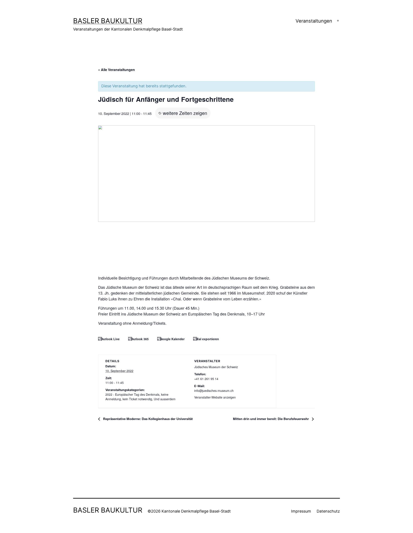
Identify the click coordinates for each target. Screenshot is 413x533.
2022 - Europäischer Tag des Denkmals (132, 394)
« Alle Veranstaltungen (116, 69)
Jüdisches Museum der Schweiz (216, 367)
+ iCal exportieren (206, 339)
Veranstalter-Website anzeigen (215, 397)
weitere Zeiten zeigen (185, 113)
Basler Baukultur (107, 21)
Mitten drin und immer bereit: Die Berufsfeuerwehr (271, 418)
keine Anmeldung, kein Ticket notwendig (136, 396)
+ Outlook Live (109, 339)
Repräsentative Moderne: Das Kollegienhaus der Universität (147, 418)
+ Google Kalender (171, 339)
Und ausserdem (165, 399)
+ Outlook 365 (138, 339)
